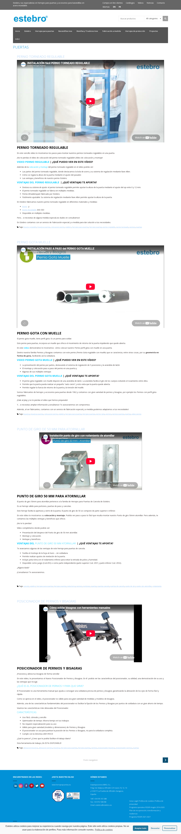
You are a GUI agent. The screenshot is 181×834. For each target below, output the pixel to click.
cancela (26, 586)
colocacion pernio (58, 227)
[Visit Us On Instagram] (21, 785)
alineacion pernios (46, 748)
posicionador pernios (124, 748)
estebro (68, 227)
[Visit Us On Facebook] (26, 785)
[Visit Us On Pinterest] (31, 785)
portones (86, 586)
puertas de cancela (117, 586)
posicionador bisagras (106, 748)
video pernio (136, 414)
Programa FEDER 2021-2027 (140, 817)
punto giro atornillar (144, 586)
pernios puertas (118, 414)
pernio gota (100, 414)
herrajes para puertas (80, 227)
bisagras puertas (43, 227)
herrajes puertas (95, 227)
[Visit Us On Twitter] (36, 785)
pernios (132, 227)
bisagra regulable (30, 227)
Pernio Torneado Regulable (41, 56)
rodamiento (157, 586)
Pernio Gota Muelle (34, 242)
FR (120, 7)
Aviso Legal (133, 801)
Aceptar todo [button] (140, 828)
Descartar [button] (155, 828)
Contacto (161, 3)
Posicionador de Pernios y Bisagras (46, 601)
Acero (24, 206)
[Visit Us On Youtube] (42, 785)
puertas (139, 227)
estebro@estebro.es (103, 805)
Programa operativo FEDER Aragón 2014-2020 (146, 807)
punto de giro (130, 586)
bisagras (26, 414)
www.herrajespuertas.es (61, 784)
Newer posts (165, 760)
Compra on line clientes (113, 3)
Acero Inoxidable (29, 210)
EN (114, 7)
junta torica (71, 586)
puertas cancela (103, 586)
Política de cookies (146, 801)
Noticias (150, 3)
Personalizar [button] (169, 828)
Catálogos (130, 3)
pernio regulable (109, 227)
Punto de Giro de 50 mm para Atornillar (51, 429)
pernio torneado (122, 227)
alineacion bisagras (30, 748)
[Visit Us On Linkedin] (15, 785)
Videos (141, 3)
